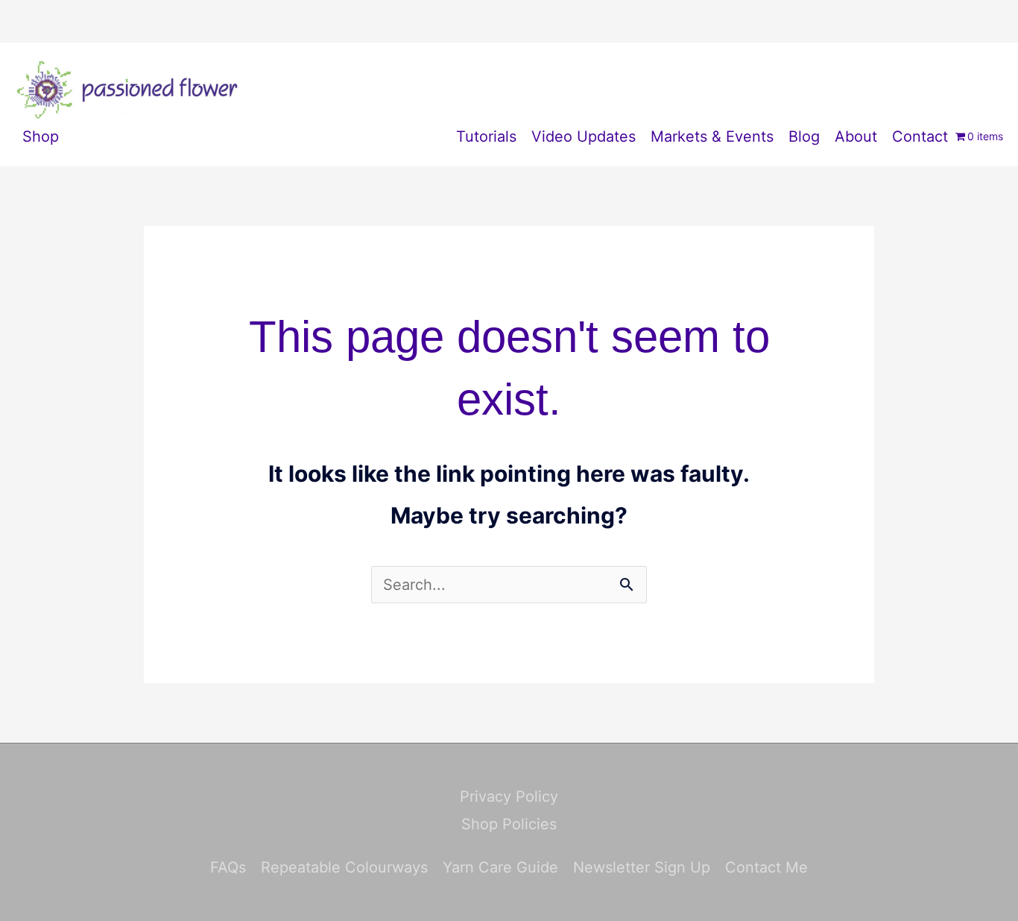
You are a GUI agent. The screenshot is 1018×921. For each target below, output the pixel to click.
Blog (804, 136)
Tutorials (486, 136)
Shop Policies (509, 824)
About (856, 136)
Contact (920, 136)
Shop (40, 136)
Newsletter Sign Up (641, 867)
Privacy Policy (509, 796)
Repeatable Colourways (344, 867)
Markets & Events (712, 136)
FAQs (228, 867)
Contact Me (766, 867)
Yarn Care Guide (500, 867)
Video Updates (583, 136)
